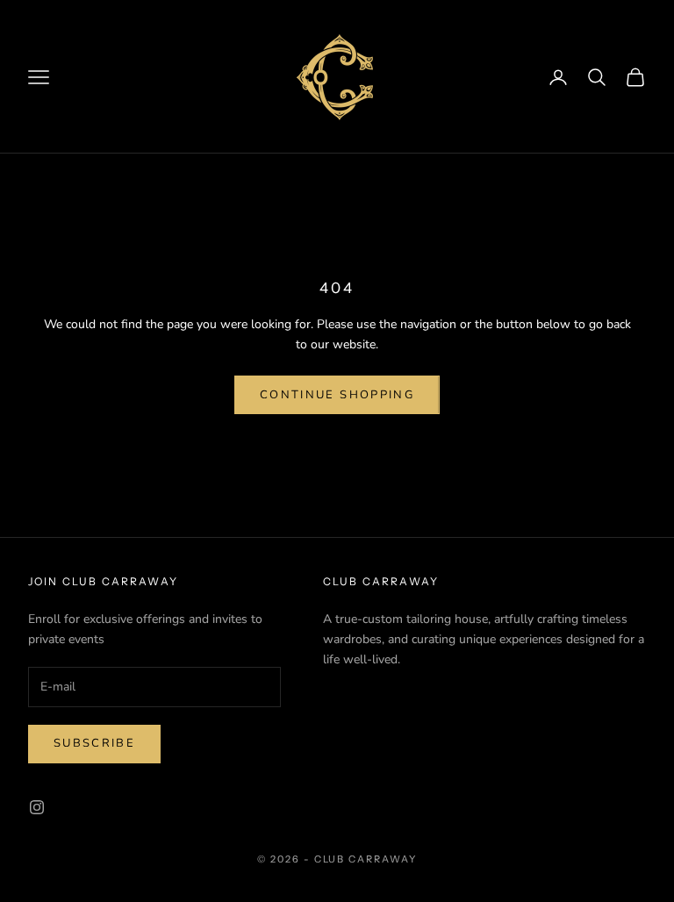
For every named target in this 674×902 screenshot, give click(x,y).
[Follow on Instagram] (37, 807)
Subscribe (94, 743)
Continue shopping (337, 395)
